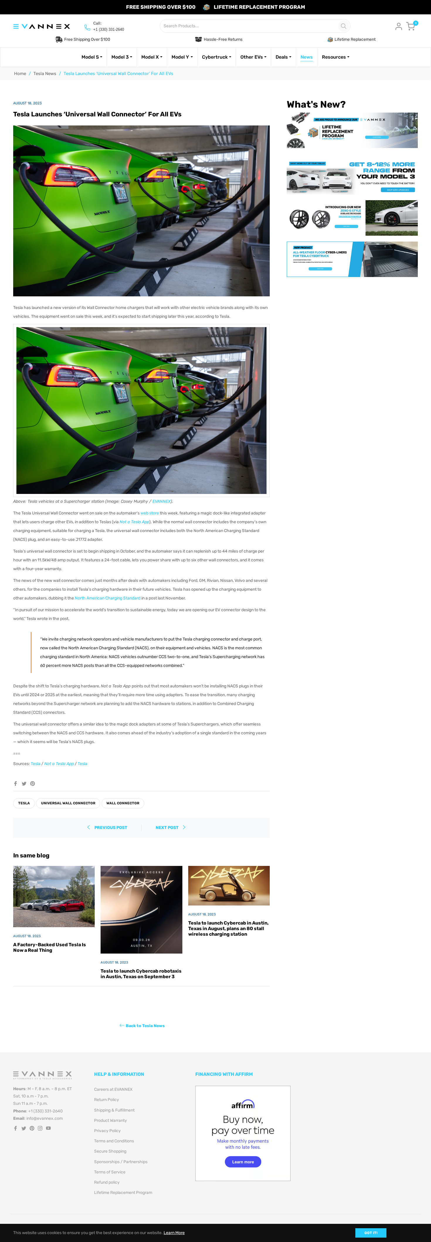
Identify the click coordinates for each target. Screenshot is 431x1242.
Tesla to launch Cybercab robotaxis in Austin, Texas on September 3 (141, 973)
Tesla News (44, 73)
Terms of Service (109, 1172)
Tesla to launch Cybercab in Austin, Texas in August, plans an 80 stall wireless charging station (228, 928)
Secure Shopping (110, 1151)
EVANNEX (161, 501)
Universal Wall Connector (68, 803)
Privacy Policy (107, 1130)
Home (20, 73)
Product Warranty (110, 1120)
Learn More (174, 1232)
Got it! (370, 1233)
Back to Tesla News (145, 1025)
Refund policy (107, 1182)
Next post (167, 827)
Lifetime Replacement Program (123, 1192)
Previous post (110, 827)
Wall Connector (122, 803)
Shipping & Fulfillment (114, 1110)
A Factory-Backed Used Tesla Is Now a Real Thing (49, 947)
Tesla (24, 803)
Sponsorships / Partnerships (120, 1161)
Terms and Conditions (114, 1141)
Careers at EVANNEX (113, 1089)
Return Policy (106, 1099)
